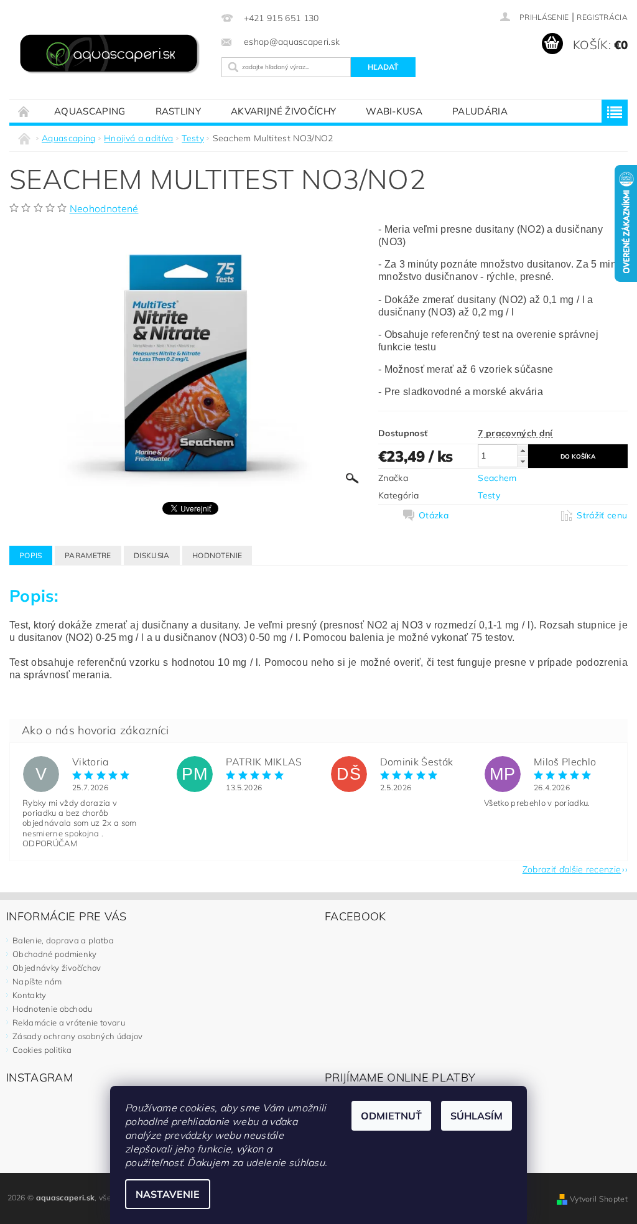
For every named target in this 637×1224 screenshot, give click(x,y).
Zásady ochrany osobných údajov (77, 1036)
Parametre (88, 555)
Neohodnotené (104, 208)
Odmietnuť (391, 1116)
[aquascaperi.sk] (112, 55)
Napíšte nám (37, 981)
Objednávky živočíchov (56, 968)
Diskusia (152, 555)
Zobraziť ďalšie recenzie (572, 869)
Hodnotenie (217, 555)
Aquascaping (90, 111)
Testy (489, 495)
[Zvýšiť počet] (522, 450)
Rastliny (179, 111)
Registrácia (602, 17)
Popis (30, 555)
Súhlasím (476, 1116)
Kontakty (29, 995)
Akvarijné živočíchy (283, 111)
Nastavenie (168, 1194)
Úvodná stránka (24, 111)
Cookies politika (42, 1050)
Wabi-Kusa (394, 111)
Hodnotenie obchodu (52, 1009)
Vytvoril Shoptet (599, 1198)
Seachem (497, 478)
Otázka (434, 515)
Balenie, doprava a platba (63, 940)
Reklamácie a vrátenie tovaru (68, 1022)
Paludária (480, 111)
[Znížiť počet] (522, 461)
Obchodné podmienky (54, 954)
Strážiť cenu (602, 515)
